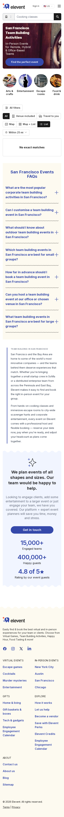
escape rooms (32, 410)
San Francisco (44, 680)
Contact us (10, 764)
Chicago (40, 687)
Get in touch (32, 530)
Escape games (12, 667)
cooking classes (38, 405)
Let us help (42, 709)
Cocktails (9, 673)
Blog (6, 777)
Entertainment (12, 687)
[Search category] (9, 16)
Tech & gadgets (13, 720)
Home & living (12, 702)
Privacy (16, 807)
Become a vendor (47, 716)
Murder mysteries (15, 680)
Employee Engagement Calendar (11, 731)
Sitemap (8, 784)
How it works (43, 702)
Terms (6, 807)
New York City (44, 667)
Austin (39, 673)
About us (9, 771)
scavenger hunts (20, 414)
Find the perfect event (24, 61)
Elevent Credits (45, 734)
